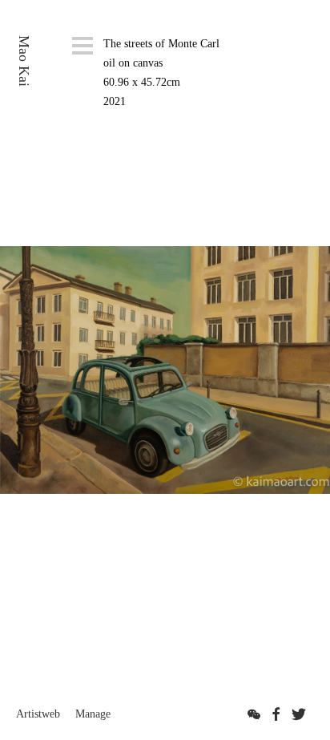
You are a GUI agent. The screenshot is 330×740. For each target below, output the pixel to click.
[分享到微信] (254, 714)
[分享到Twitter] (299, 714)
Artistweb (38, 714)
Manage (93, 714)
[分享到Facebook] (276, 714)
